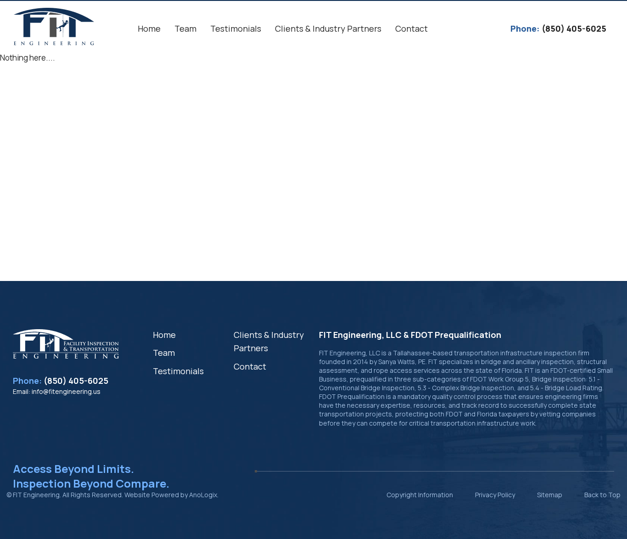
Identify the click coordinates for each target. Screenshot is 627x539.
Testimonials (178, 370)
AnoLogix (203, 494)
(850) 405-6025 (76, 380)
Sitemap (549, 494)
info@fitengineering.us (66, 391)
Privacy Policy (495, 494)
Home (164, 334)
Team (164, 352)
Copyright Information (419, 494)
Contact (250, 366)
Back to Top (602, 494)
